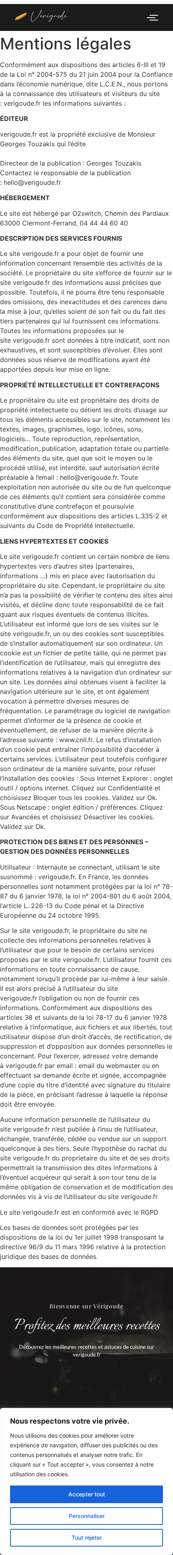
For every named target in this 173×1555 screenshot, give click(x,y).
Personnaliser (87, 1515)
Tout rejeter (87, 1537)
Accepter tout (86, 1494)
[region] (86, 1481)
